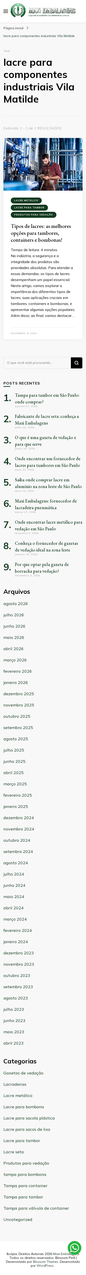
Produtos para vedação (33, 214)
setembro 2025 (18, 727)
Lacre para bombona (23, 1106)
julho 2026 (13, 614)
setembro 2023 (18, 986)
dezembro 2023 (18, 953)
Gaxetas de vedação (23, 1073)
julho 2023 (13, 1009)
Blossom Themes (45, 1262)
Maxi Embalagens (66, 1254)
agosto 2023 (15, 998)
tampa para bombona (24, 1174)
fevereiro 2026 (17, 671)
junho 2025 (14, 761)
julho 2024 (13, 874)
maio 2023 (13, 1031)
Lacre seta (13, 1151)
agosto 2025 (15, 738)
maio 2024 (13, 896)
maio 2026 (13, 637)
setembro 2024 (18, 851)
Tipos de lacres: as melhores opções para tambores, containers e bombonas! (41, 232)
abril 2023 (13, 1043)
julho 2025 (13, 750)
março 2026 (15, 660)
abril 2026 (13, 648)
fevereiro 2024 (17, 930)
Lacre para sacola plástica (29, 1118)
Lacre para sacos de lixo (26, 1129)
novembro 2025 (18, 705)
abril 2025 (13, 772)
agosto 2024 (15, 862)
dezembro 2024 (18, 817)
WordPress (45, 1266)
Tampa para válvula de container (36, 1208)
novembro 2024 (18, 829)
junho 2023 (14, 1020)
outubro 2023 (16, 975)
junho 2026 (14, 626)
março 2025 (15, 784)
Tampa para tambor (23, 1197)
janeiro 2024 (15, 941)
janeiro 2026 (15, 682)
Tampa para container (25, 1185)
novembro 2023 (18, 964)
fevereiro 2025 (17, 795)
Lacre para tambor (29, 207)
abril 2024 (13, 907)
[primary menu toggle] (5, 11)
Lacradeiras (14, 1084)
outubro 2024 (16, 840)
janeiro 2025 (15, 806)
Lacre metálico (26, 200)
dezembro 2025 (18, 693)
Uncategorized (17, 1219)
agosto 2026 (15, 603)
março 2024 (15, 919)
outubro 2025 (16, 716)
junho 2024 (14, 885)
